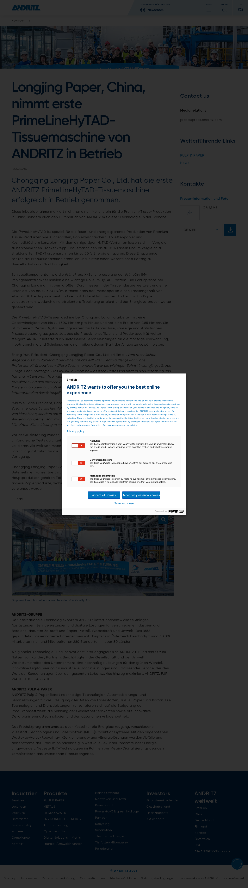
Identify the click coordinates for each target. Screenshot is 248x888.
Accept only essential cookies (141, 495)
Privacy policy (75, 431)
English (72, 379)
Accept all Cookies (104, 495)
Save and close (124, 503)
